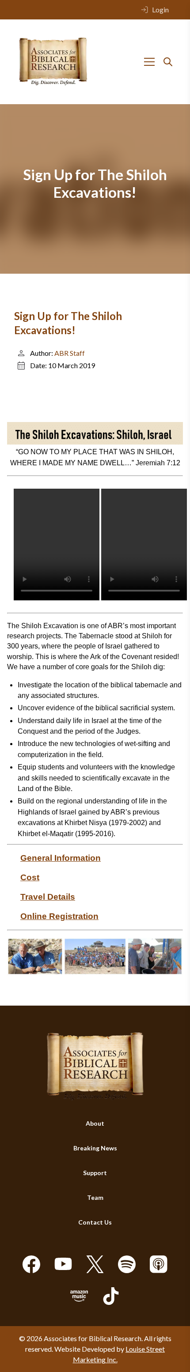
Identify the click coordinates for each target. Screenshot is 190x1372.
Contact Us (95, 1222)
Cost (29, 877)
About (95, 1123)
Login (160, 9)
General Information (60, 858)
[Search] (168, 62)
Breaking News (95, 1148)
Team (95, 1197)
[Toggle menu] (149, 62)
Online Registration (59, 916)
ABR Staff (69, 353)
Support (95, 1172)
